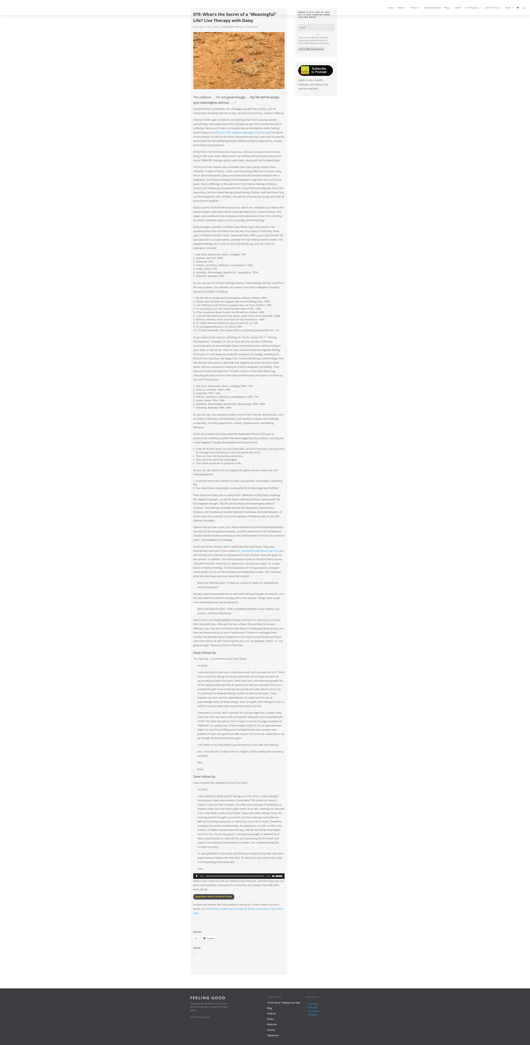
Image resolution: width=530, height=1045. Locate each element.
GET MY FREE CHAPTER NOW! (311, 49)
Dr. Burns (200, 27)
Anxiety (271, 1029)
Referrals (272, 1024)
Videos (400, 8)
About (508, 8)
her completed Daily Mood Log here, (257, 550)
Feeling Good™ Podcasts (232, 27)
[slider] (279, 875)
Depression (273, 1035)
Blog (447, 8)
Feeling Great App (432, 8)
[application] (239, 876)
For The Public (492, 8)
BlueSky (312, 1014)
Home (390, 8)
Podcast (414, 8)
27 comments (252, 27)
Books (458, 8)
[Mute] (273, 876)
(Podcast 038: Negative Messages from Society (242, 132)
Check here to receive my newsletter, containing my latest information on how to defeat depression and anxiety (313, 40)
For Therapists (472, 8)
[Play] (196, 876)
